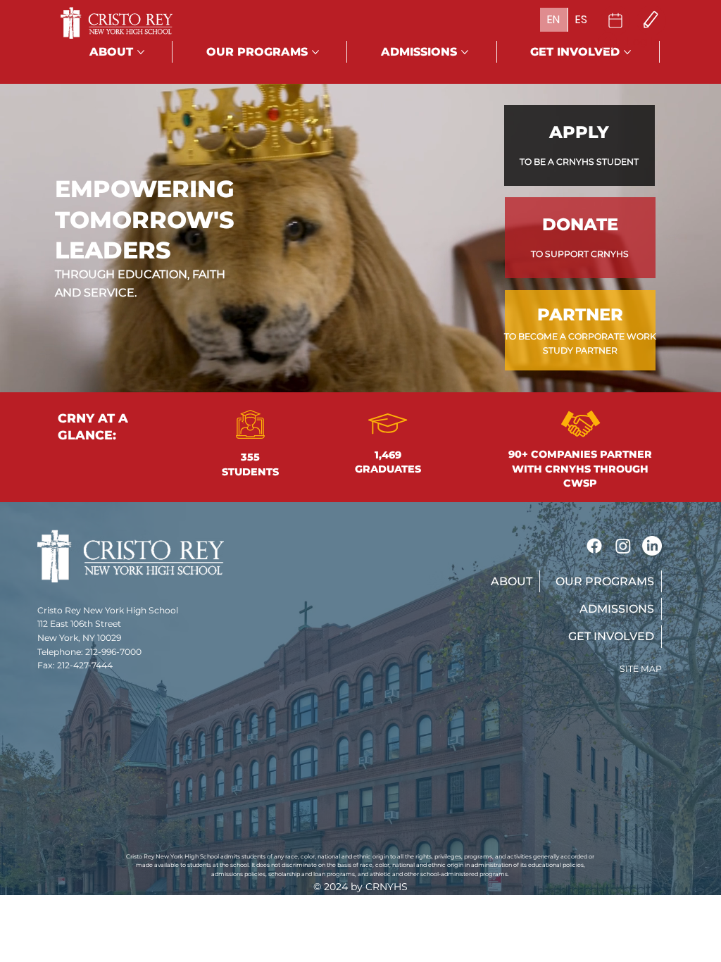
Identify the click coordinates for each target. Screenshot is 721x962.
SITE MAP (641, 668)
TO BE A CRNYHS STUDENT (579, 161)
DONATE (580, 224)
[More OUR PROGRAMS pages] (315, 52)
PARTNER (580, 314)
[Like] (615, 20)
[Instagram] (623, 546)
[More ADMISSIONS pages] (464, 52)
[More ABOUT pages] (140, 52)
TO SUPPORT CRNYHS (580, 254)
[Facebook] (594, 546)
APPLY (579, 132)
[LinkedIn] (652, 546)
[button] (510, 581)
